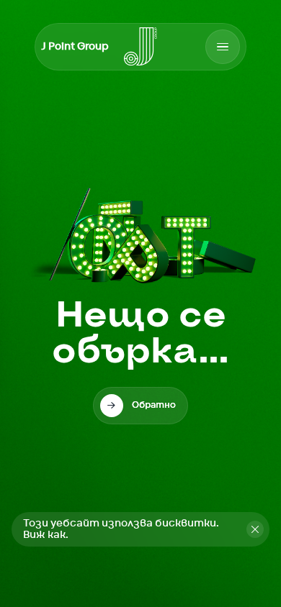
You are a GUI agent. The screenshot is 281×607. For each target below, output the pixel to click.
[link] (140, 405)
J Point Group (75, 47)
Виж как (44, 535)
